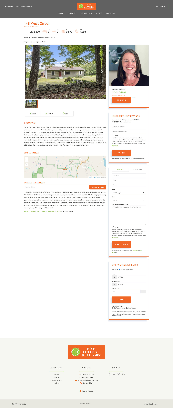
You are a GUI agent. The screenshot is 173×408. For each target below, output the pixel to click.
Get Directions (98, 187)
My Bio (133, 97)
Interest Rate (115, 288)
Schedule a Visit (137, 170)
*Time (113, 197)
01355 (59, 211)
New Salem (51, 211)
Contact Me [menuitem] (111, 13)
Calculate (122, 299)
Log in (158, 6)
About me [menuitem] (72, 13)
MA (38, 211)
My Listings (114, 95)
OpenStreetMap (97, 177)
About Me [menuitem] (56, 377)
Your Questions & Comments (120, 204)
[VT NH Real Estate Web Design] (152, 404)
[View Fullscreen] (26, 164)
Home (26, 211)
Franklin (43, 211)
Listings (32, 211)
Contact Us (120, 170)
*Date (113, 189)
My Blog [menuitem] (99, 13)
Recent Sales (121, 95)
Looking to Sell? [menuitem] (86, 13)
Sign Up (163, 6)
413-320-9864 (9, 6)
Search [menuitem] (60, 13)
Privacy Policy (115, 145)
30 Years (123, 269)
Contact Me (121, 100)
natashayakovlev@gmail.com (24, 6)
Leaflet (90, 177)
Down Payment (116, 281)
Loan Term (115, 269)
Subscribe (121, 153)
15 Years (130, 269)
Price (113, 274)
